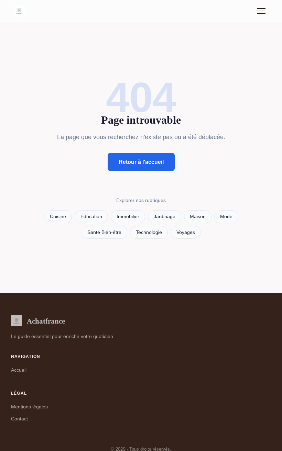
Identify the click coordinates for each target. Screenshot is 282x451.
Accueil (18, 370)
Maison (198, 216)
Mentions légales (29, 406)
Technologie (149, 232)
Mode (226, 216)
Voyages (185, 232)
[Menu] (261, 10)
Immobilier (128, 216)
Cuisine (58, 216)
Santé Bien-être (104, 232)
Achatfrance (46, 321)
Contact (19, 418)
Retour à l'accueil (141, 162)
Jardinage (164, 216)
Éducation (91, 216)
